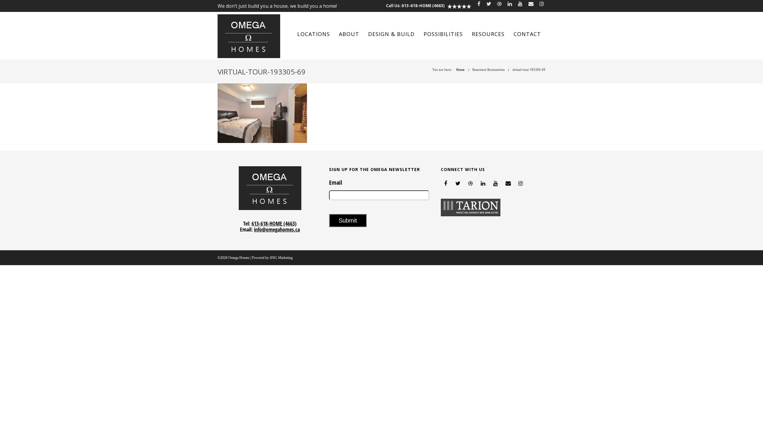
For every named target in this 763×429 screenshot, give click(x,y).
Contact (527, 34)
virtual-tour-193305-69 (528, 69)
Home (460, 69)
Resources (488, 34)
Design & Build (391, 34)
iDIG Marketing (281, 258)
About (349, 34)
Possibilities (443, 34)
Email (335, 182)
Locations (313, 34)
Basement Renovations (488, 69)
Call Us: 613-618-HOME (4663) (415, 5)
